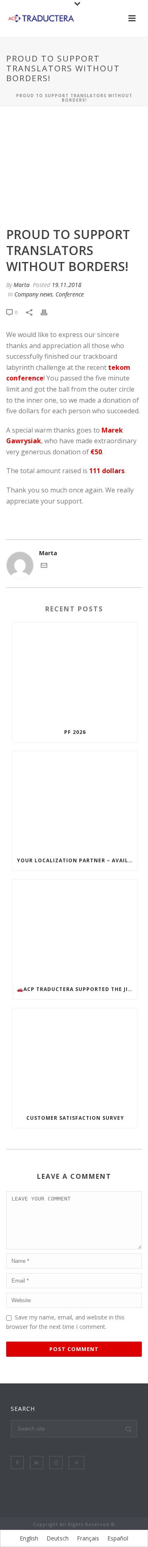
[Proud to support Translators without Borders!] (74, 167)
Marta (22, 285)
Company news (33, 294)
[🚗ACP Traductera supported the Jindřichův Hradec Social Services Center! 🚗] (75, 929)
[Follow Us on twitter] (76, 1462)
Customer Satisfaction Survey (75, 1117)
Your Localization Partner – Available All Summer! (77, 860)
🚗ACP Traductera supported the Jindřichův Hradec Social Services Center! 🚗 (77, 989)
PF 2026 (75, 732)
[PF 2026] (75, 672)
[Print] (48, 312)
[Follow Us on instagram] (55, 1462)
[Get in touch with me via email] (44, 566)
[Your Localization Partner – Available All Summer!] (75, 801)
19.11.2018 (66, 285)
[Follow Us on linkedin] (36, 1462)
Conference (70, 294)
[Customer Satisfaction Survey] (75, 1058)
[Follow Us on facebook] (17, 1462)
